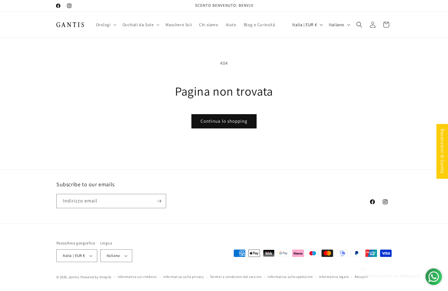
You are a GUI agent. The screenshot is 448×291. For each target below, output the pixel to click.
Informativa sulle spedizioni (290, 277)
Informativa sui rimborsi (137, 277)
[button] (105, 24)
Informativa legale (334, 277)
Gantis (74, 277)
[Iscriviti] (159, 201)
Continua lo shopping (224, 121)
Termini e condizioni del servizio (236, 277)
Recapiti (361, 277)
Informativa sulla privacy (183, 277)
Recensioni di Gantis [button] (442, 151)
